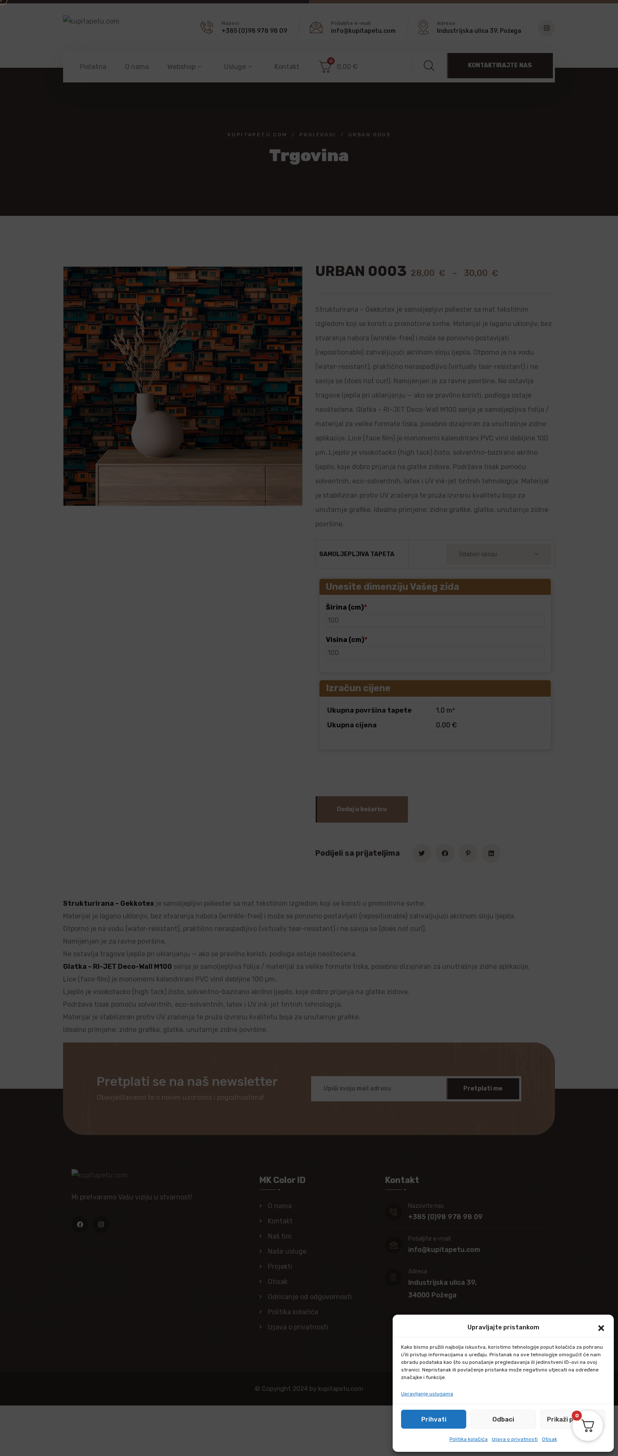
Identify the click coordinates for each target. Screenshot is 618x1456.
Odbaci (503, 1419)
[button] (601, 1327)
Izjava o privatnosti (515, 1439)
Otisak (549, 1439)
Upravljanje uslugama (427, 1394)
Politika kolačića (468, 1439)
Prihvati (433, 1419)
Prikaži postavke (573, 1419)
